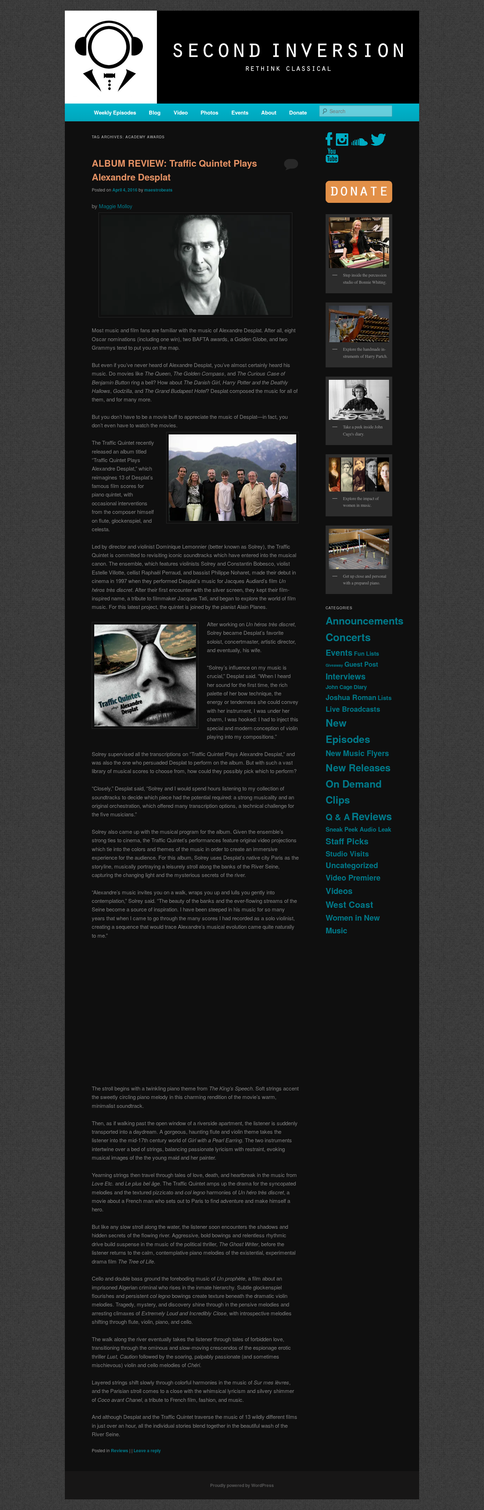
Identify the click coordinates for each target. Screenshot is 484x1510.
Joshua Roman (351, 697)
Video (181, 112)
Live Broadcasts (353, 709)
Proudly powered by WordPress (242, 1485)
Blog (155, 112)
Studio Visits (347, 854)
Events (239, 112)
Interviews (346, 676)
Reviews (119, 1450)
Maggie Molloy (116, 206)
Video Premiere (353, 877)
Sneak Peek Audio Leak (358, 829)
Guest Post (361, 664)
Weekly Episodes (115, 112)
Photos (209, 112)
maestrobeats (158, 190)
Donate (298, 112)
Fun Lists (366, 653)
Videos (339, 890)
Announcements (365, 620)
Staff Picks (347, 841)
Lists (385, 697)
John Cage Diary (346, 687)
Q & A (338, 816)
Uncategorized (352, 865)
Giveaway (334, 665)
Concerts (348, 636)
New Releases (358, 767)
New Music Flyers (357, 753)
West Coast (349, 904)
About (268, 112)
